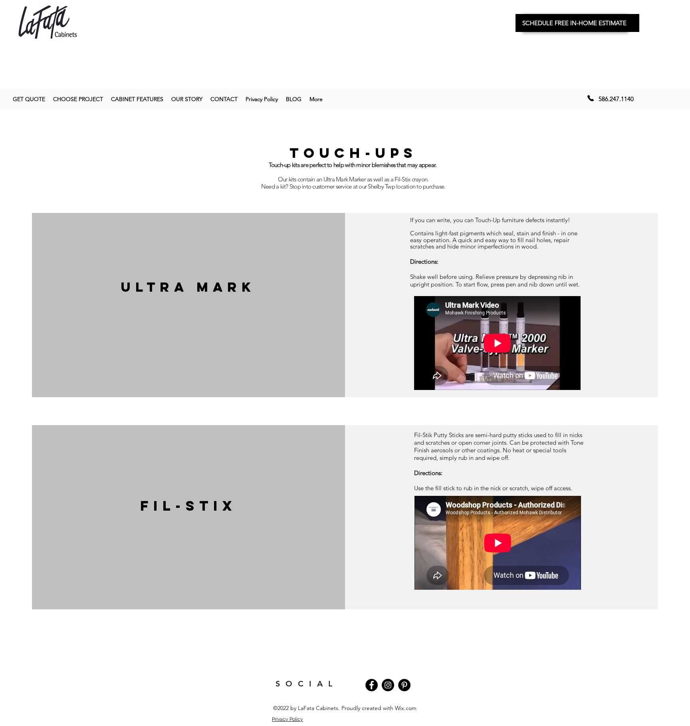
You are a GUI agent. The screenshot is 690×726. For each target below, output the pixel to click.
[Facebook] (371, 685)
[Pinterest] (404, 685)
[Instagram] (388, 685)
